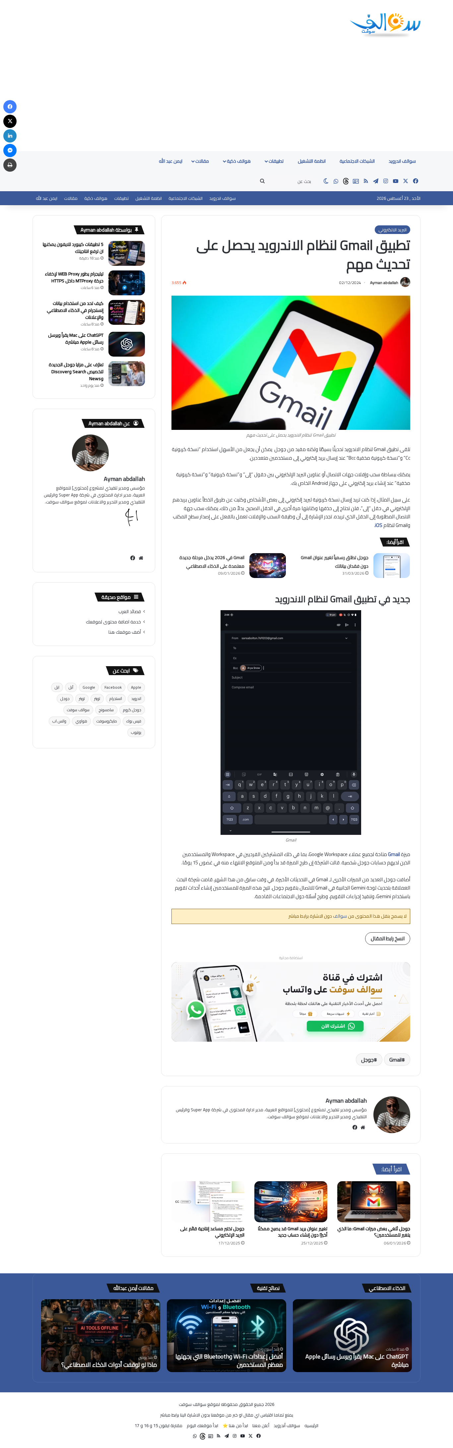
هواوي (81, 721)
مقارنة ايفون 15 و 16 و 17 (158, 1425)
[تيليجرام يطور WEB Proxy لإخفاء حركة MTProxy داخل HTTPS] (126, 282)
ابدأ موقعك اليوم (202, 1425)
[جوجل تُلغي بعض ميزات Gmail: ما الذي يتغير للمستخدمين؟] (373, 1201)
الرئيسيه (311, 1425)
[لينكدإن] (10, 136)
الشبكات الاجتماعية (358, 161)
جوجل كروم (132, 710)
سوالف (339, 916)
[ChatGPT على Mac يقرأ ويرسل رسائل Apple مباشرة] (126, 344)
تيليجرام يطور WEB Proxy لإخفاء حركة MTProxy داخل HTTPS (74, 277)
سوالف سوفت (78, 710)
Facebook (113, 687)
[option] (352, 1335)
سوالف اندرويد (402, 161)
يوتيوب (136, 732)
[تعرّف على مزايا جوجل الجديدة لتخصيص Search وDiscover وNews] (126, 373)
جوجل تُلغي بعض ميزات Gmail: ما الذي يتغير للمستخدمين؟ (373, 1231)
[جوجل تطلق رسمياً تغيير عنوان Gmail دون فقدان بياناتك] (391, 565)
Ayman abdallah (384, 282)
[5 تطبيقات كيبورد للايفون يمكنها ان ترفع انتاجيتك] (126, 253)
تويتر (97, 698)
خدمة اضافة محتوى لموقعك (113, 621)
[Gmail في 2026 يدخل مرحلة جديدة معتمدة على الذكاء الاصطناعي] (267, 565)
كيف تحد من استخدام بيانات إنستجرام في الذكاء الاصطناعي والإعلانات (75, 310)
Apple (136, 687)
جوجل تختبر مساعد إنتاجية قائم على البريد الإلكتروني (212, 1231)
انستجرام (115, 698)
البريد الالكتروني (392, 230)
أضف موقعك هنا (124, 632)
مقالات (202, 161)
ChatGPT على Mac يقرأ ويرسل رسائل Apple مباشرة (75, 338)
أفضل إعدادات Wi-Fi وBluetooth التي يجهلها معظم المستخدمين (229, 1360)
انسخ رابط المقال (388, 938)
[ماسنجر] (10, 150)
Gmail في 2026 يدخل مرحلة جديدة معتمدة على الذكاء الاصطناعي (211, 561)
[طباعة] (10, 165)
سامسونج (106, 710)
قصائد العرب (129, 611)
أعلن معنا (260, 1425)
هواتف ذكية (239, 161)
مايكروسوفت (107, 721)
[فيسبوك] (355, 1127)
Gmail (395, 1060)
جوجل (367, 1060)
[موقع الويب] (363, 1127)
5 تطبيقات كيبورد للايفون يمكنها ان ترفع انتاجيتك (73, 248)
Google (89, 687)
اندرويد (136, 698)
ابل (57, 687)
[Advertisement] (226, 101)
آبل (71, 687)
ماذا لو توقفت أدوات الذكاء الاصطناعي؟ (109, 1364)
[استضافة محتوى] (290, 1001)
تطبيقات (277, 161)
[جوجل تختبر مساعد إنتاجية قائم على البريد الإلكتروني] (207, 1201)
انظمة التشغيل (312, 161)
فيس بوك (133, 721)
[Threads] (346, 181)
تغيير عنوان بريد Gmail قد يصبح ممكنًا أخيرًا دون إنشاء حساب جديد (292, 1231)
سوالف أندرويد (287, 1425)
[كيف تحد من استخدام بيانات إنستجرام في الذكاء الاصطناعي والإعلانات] (126, 312)
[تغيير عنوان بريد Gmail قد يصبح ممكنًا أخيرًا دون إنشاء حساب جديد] (290, 1201)
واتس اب (59, 721)
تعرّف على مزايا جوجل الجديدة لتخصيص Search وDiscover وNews (76, 371)
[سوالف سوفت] (385, 25)
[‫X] (10, 121)
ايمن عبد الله (170, 161)
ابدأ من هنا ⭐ (235, 1425)
